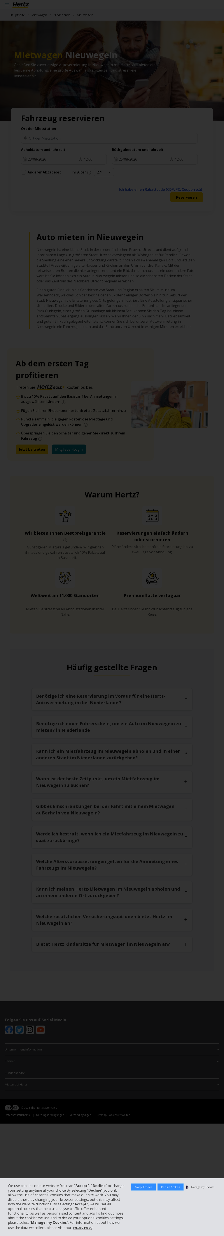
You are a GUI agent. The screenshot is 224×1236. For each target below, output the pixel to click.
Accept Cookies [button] (143, 1187)
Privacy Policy (82, 1228)
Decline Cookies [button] (170, 1187)
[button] (200, 1186)
